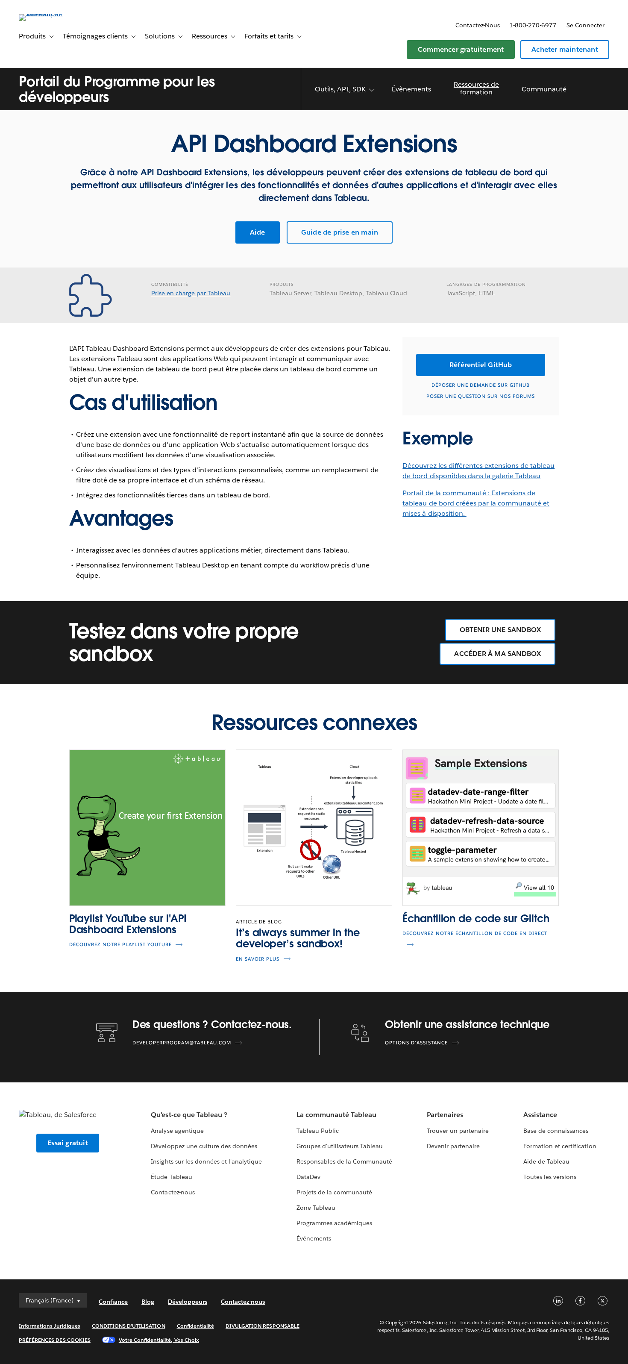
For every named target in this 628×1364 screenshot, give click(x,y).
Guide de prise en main (339, 232)
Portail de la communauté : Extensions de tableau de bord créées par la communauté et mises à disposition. (475, 503)
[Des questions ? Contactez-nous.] (106, 1032)
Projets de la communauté (334, 1192)
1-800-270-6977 (533, 25)
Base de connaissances (555, 1131)
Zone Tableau (315, 1207)
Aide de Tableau (546, 1161)
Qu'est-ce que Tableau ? (189, 1114)
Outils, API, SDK (340, 89)
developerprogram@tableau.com (181, 1043)
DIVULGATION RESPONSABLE (262, 1325)
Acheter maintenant (564, 49)
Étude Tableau (171, 1177)
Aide (257, 232)
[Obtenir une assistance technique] (360, 1032)
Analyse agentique (177, 1131)
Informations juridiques (49, 1325)
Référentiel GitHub (480, 364)
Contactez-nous (477, 25)
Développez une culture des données (204, 1146)
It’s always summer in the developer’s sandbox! (298, 938)
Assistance (540, 1114)
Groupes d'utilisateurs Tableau (339, 1146)
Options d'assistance (416, 1043)
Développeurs (187, 1301)
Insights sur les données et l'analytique (206, 1161)
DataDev (308, 1177)
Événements (313, 1238)
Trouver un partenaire (458, 1131)
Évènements (411, 89)
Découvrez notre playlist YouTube (120, 944)
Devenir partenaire (453, 1146)
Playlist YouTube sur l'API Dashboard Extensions (128, 924)
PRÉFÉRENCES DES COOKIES (55, 1339)
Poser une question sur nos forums (480, 396)
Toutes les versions (549, 1177)
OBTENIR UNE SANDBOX (500, 629)
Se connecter (585, 25)
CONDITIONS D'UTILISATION (128, 1325)
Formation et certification (559, 1146)
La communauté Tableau (336, 1114)
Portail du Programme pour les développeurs (116, 89)
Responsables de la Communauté (344, 1161)
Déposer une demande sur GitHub (480, 385)
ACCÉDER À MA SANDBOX (497, 653)
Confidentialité (195, 1325)
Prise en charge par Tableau (191, 293)
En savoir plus (257, 959)
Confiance (113, 1301)
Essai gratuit (67, 1142)
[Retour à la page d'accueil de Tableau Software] (51, 13)
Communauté (544, 89)
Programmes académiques (334, 1223)
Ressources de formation (476, 88)
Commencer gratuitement (461, 49)
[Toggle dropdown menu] (371, 90)
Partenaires (445, 1114)
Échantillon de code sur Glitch (475, 918)
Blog (147, 1301)
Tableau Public (317, 1131)
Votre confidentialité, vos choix (159, 1339)
